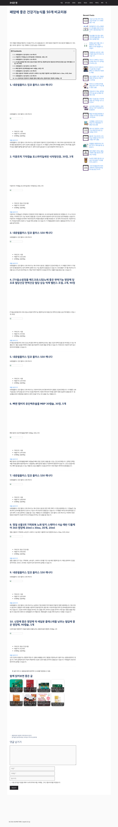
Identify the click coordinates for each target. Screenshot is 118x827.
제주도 (97, 3)
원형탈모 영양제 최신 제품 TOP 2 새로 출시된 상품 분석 (96, 145)
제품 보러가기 (14, 140)
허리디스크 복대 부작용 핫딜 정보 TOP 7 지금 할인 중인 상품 (96, 86)
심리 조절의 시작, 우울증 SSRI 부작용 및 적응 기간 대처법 (96, 78)
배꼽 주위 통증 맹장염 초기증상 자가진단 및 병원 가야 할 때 (96, 115)
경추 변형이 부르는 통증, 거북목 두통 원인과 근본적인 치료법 (96, 153)
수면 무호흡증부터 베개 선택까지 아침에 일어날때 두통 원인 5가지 (96, 168)
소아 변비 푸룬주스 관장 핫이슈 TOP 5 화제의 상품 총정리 (96, 108)
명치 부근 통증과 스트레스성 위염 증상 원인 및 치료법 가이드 (96, 130)
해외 (102, 3)
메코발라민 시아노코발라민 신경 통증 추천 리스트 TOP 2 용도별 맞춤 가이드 (96, 29)
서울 (61, 3)
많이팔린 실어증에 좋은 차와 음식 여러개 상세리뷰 (24, 737)
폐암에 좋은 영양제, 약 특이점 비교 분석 (22, 735)
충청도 (79, 3)
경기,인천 (67, 3)
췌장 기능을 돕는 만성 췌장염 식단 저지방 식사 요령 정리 (96, 100)
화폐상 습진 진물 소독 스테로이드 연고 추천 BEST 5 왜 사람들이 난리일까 (96, 45)
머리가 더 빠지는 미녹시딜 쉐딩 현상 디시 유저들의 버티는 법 (96, 61)
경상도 (85, 3)
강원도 (73, 3)
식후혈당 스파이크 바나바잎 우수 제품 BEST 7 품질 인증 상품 (96, 123)
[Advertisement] (43, 29)
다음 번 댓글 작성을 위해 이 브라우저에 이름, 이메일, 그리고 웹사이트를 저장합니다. (36, 782)
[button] (106, 3)
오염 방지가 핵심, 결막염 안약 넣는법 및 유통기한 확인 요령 (96, 93)
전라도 (91, 3)
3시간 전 (13, 2)
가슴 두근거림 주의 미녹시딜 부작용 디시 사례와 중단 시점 (96, 21)
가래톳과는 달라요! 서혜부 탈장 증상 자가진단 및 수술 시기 (96, 54)
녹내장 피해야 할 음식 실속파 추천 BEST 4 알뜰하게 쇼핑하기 (96, 160)
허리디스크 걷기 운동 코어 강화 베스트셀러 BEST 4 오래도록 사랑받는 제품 (96, 70)
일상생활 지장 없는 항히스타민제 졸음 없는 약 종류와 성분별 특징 (96, 37)
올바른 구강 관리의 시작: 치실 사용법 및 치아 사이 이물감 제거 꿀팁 (96, 138)
